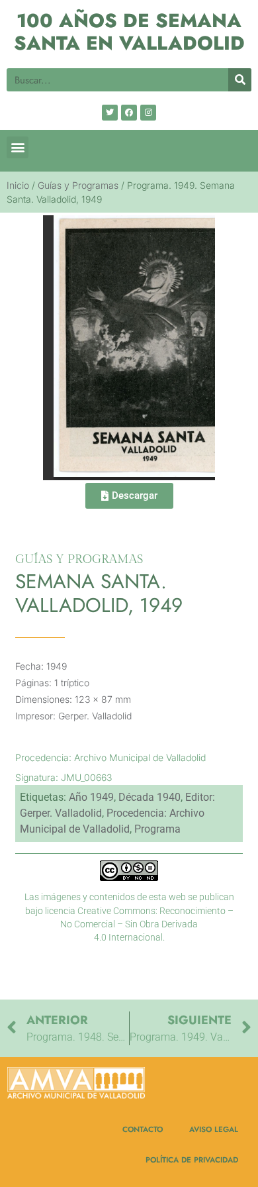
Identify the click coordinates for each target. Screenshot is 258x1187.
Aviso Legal (213, 1129)
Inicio (18, 185)
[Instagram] (148, 113)
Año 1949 (91, 797)
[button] (17, 147)
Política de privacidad (192, 1159)
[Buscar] (239, 79)
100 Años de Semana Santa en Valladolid (129, 32)
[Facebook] (129, 113)
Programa (157, 829)
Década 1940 (149, 797)
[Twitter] (110, 113)
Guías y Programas (78, 185)
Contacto (142, 1129)
